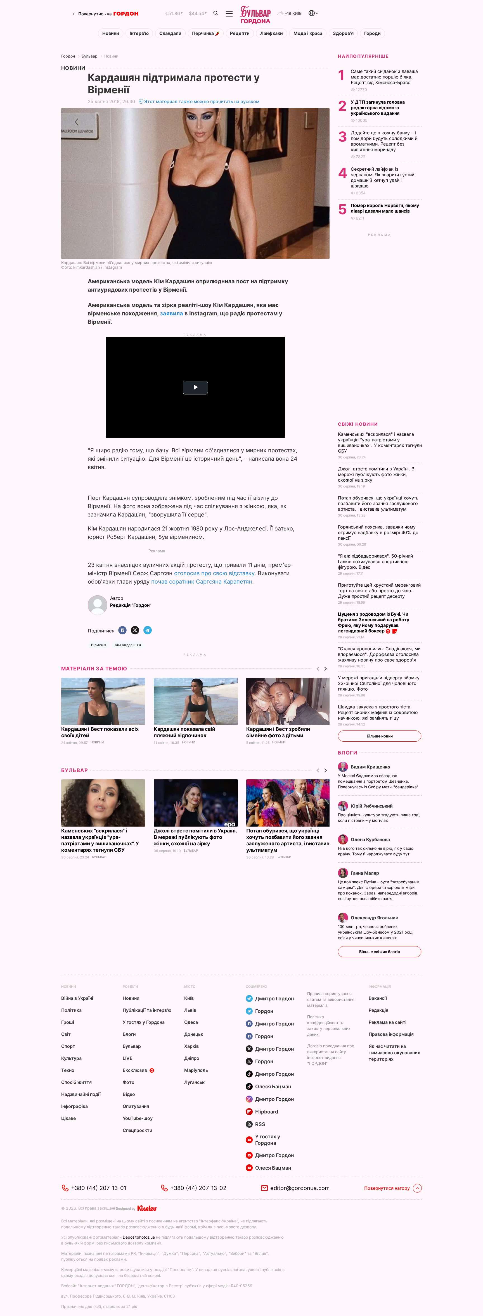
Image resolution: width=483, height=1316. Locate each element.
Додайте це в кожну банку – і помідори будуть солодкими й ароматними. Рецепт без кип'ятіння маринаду (384, 141)
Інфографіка (74, 1106)
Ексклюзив (135, 1070)
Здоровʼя (343, 33)
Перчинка (203, 33)
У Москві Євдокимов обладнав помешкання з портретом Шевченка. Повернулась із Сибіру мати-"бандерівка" (379, 781)
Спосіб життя (76, 1082)
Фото (128, 1082)
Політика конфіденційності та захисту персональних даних (329, 1025)
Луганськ (194, 1082)
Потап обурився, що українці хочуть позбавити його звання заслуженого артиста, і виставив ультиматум (378, 503)
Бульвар (90, 56)
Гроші (67, 1022)
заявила (171, 313)
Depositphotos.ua (139, 1237)
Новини (110, 33)
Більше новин (380, 736)
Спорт (68, 1046)
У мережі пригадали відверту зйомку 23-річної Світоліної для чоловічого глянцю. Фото (379, 683)
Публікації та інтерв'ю (147, 1010)
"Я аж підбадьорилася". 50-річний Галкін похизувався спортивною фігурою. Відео (375, 561)
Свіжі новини (358, 424)
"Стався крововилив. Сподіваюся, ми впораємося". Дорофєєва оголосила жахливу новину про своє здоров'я (379, 654)
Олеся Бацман (273, 1086)
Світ (66, 1034)
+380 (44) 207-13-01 (98, 1188)
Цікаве (68, 1118)
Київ (189, 998)
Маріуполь (196, 1070)
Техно (67, 1070)
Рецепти (240, 33)
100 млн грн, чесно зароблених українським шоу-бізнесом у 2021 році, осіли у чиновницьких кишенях (375, 932)
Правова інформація (391, 1034)
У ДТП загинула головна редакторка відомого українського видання (378, 107)
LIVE (127, 1058)
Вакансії (378, 998)
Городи (372, 33)
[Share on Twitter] (135, 630)
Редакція (378, 1010)
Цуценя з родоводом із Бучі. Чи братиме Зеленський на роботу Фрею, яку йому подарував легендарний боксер (373, 622)
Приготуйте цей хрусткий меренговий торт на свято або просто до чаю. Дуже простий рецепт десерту (379, 590)
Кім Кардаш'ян (128, 645)
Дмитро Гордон (274, 998)
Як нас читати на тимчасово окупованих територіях (394, 1052)
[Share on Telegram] (147, 630)
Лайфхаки (271, 33)
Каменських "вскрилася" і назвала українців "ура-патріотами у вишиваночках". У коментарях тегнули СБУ (380, 442)
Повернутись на (95, 13)
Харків (191, 1046)
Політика (71, 1010)
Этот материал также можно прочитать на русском (201, 101)
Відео (129, 1094)
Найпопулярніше (363, 56)
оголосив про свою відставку (214, 573)
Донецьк (193, 1034)
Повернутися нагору (387, 1188)
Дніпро (191, 1058)
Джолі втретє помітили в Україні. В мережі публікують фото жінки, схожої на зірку (195, 837)
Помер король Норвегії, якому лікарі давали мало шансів (385, 208)
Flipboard (266, 1112)
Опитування (136, 1106)
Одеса (191, 1022)
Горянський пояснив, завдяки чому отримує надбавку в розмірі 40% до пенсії (378, 532)
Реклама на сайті (387, 1022)
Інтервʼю (139, 33)
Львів (190, 1010)
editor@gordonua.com (300, 1188)
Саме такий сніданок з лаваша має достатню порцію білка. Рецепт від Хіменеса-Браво (384, 76)
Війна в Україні (77, 998)
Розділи (130, 986)
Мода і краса (307, 33)
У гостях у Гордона (144, 1022)
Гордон (68, 56)
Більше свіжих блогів (379, 951)
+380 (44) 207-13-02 (198, 1188)
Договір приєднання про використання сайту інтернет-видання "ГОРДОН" (330, 1054)
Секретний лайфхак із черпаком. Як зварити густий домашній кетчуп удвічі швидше (382, 177)
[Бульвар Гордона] (255, 14)
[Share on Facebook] (122, 630)
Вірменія (98, 645)
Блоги (347, 753)
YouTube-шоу (138, 1118)
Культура (71, 1058)
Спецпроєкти (137, 1130)
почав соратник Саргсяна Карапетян (201, 581)
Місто (189, 986)
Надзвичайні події (81, 1094)
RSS (260, 1124)
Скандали (170, 33)
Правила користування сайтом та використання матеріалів (330, 999)
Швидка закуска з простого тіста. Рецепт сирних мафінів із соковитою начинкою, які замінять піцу (378, 712)
